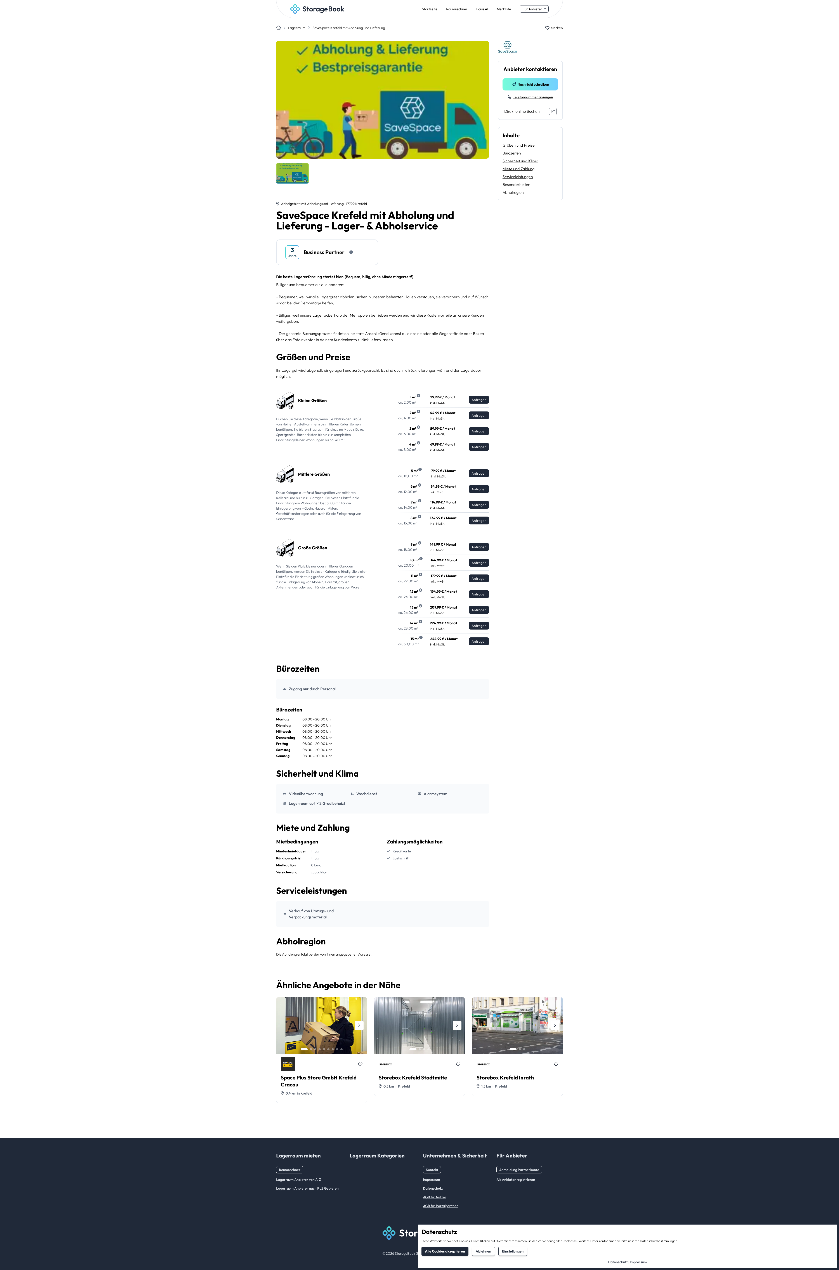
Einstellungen (513, 1251)
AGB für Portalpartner (440, 1206)
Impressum (638, 1262)
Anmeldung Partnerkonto (519, 1170)
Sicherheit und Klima (520, 160)
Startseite (429, 9)
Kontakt (432, 1170)
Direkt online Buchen (522, 111)
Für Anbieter (532, 9)
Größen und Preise (519, 145)
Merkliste (504, 9)
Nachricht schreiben (533, 84)
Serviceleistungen (518, 176)
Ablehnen (483, 1251)
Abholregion (513, 192)
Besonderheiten (516, 184)
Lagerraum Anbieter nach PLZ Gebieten (307, 1188)
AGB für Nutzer (434, 1197)
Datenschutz (618, 1262)
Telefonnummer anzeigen (533, 97)
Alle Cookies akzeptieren (445, 1251)
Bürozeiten (512, 153)
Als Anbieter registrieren (515, 1179)
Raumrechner (457, 9)
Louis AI (482, 9)
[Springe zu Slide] (304, 1049)
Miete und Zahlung (518, 168)
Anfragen (479, 399)
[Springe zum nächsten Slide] (359, 1025)
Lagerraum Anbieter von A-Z (298, 1179)
